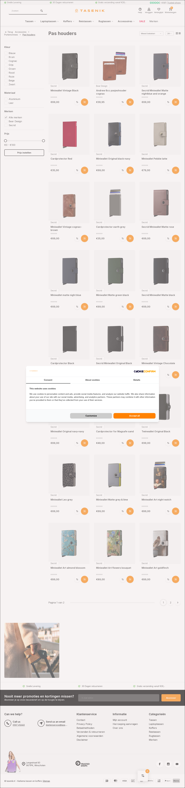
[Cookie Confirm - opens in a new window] (145, 371)
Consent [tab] (48, 380)
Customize (91, 415)
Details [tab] (136, 380)
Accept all (134, 415)
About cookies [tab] (92, 380)
